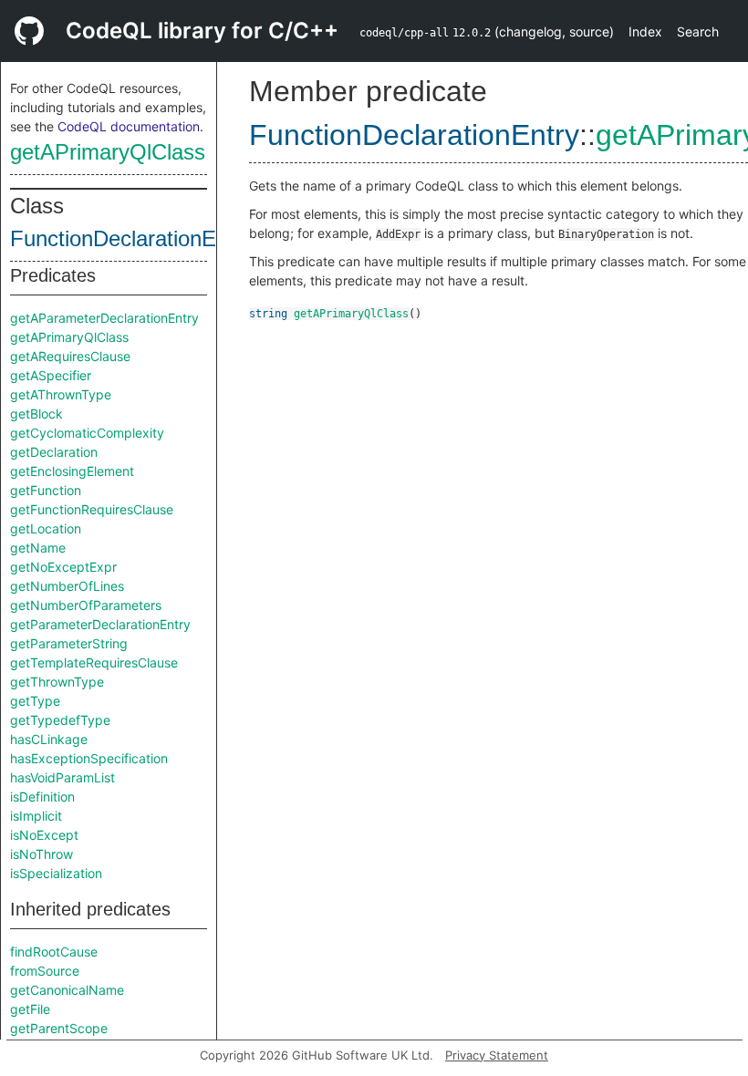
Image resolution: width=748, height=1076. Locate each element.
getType (35, 701)
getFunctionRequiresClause (91, 509)
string (268, 313)
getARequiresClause (70, 356)
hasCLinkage (49, 739)
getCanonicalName (67, 990)
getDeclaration (54, 452)
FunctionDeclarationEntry (131, 238)
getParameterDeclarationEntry (100, 624)
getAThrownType (60, 394)
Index (645, 31)
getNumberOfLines (67, 586)
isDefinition (42, 796)
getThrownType (57, 681)
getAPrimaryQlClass (107, 152)
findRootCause (54, 951)
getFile (30, 1009)
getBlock (36, 413)
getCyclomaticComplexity (87, 432)
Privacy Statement (496, 1055)
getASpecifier (50, 375)
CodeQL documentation (128, 126)
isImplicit (36, 815)
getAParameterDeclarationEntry (104, 318)
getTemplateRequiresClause (94, 662)
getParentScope (59, 1028)
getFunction (45, 490)
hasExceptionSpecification (89, 758)
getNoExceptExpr (63, 566)
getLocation (45, 528)
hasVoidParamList (62, 777)
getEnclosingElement (72, 471)
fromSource (44, 970)
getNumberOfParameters (85, 605)
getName (38, 547)
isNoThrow (41, 854)
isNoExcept (44, 835)
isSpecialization (56, 873)
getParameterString (69, 643)
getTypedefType (60, 720)
